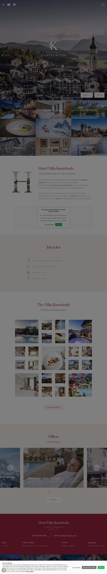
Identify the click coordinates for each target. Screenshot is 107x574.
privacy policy (30, 571)
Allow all (101, 567)
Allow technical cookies (89, 567)
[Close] (5, 568)
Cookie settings (76, 567)
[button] (4, 570)
